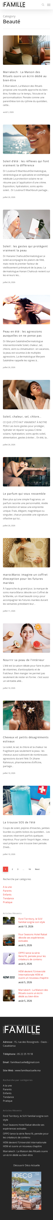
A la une (7, 887)
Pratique (7, 902)
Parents (7, 890)
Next (37, 869)
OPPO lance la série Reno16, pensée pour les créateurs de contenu (26, 1135)
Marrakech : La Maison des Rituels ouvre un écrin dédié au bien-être (25, 1153)
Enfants (7, 894)
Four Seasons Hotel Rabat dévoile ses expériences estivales (23, 1126)
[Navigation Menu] (48, 4)
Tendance (8, 898)
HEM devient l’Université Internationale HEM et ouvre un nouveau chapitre (24, 1144)
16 (30, 869)
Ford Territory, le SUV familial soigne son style (25, 1117)
